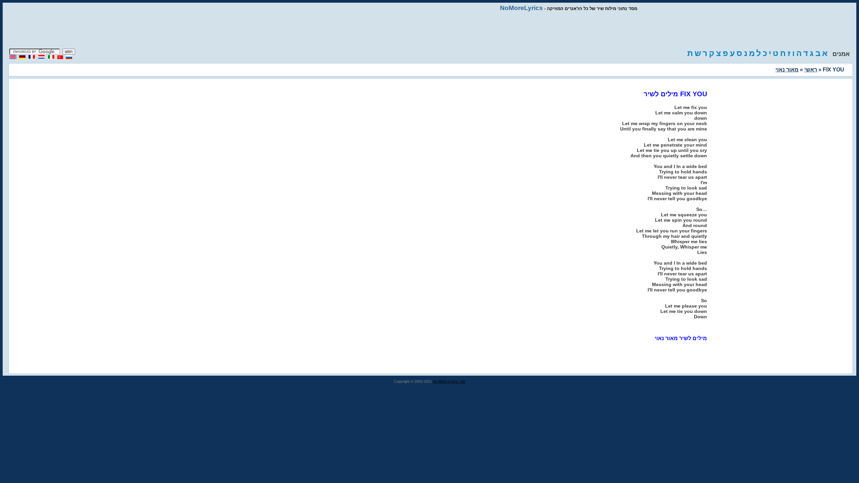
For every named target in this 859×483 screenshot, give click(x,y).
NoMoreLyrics (521, 7)
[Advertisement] (429, 30)
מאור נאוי (787, 69)
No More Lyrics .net (449, 381)
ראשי (810, 69)
